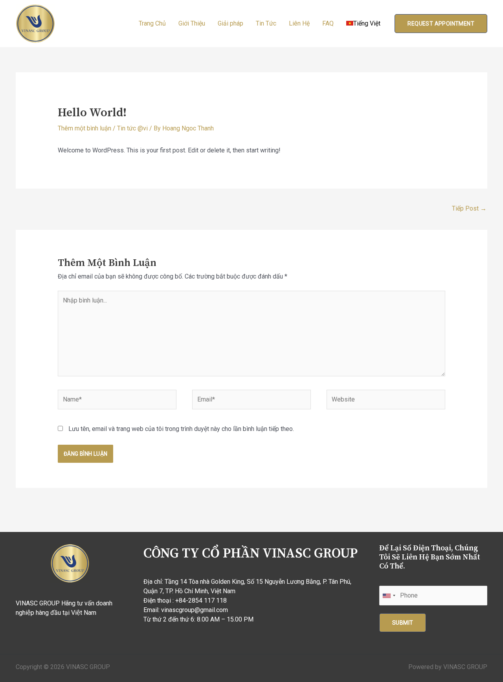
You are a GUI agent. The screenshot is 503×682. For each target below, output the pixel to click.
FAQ (328, 23)
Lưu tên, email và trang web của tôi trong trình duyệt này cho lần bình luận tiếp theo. (181, 429)
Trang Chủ (152, 23)
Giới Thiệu (191, 23)
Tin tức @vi (132, 128)
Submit (402, 623)
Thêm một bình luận (84, 128)
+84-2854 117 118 (201, 600)
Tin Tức (266, 23)
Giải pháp (230, 23)
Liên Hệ (299, 23)
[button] (441, 23)
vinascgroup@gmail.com (194, 610)
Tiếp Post (469, 208)
